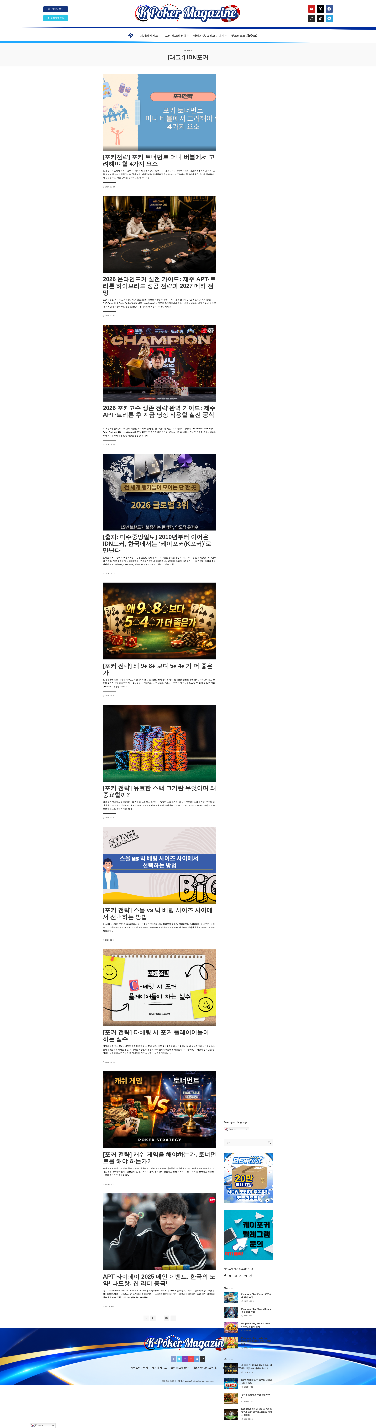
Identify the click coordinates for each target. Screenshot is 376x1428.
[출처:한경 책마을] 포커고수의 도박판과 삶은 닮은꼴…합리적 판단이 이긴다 (256, 1412)
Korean (232, 1129)
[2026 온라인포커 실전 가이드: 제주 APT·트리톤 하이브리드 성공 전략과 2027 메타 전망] (159, 234)
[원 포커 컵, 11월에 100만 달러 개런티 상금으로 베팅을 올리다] (231, 1368)
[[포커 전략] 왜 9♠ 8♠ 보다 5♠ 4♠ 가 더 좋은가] (159, 621)
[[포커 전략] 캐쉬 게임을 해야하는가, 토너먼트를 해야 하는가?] (159, 1109)
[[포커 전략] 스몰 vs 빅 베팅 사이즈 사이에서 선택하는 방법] (159, 865)
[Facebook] (329, 9)
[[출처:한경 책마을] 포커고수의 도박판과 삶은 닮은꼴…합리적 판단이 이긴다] (231, 1414)
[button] (55, 18)
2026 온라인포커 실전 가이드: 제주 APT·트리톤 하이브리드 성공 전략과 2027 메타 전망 (159, 286)
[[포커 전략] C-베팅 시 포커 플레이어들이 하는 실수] (159, 987)
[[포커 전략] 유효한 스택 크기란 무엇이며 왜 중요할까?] (159, 743)
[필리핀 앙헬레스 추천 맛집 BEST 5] (231, 1398)
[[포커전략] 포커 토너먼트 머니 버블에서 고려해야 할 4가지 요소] (159, 112)
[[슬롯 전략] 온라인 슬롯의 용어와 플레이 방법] (231, 1383)
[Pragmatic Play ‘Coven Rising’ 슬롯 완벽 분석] (231, 1312)
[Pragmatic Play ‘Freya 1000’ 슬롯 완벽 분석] (231, 1297)
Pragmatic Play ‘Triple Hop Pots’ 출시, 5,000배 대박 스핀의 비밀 (256, 1341)
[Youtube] (311, 9)
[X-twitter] (320, 9)
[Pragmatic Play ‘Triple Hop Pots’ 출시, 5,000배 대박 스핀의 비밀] (231, 1342)
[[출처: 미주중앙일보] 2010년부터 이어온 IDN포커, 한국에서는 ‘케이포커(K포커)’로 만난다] (159, 492)
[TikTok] (250, 1276)
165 (166, 1318)
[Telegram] (329, 18)
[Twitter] (230, 1276)
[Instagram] (311, 18)
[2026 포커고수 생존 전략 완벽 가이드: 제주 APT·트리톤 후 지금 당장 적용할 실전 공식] (159, 363)
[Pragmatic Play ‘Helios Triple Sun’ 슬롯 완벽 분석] (231, 1327)
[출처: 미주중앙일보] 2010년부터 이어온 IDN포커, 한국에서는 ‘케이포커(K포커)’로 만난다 (157, 544)
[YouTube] (240, 1276)
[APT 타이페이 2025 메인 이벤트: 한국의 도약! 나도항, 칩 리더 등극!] (159, 1231)
